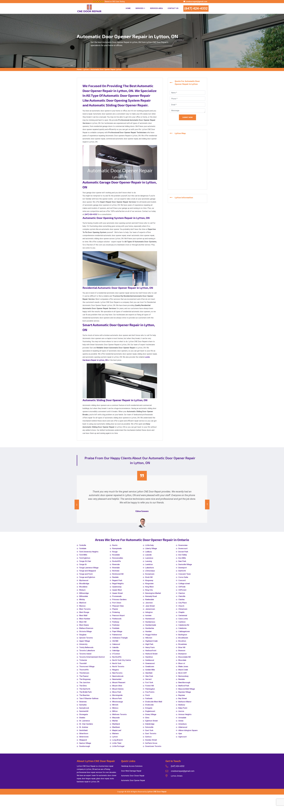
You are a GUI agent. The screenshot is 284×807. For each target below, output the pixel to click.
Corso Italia (183, 577)
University (83, 644)
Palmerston (117, 635)
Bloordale (182, 660)
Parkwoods (116, 619)
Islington (149, 612)
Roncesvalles (117, 558)
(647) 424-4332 (196, 8)
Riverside (116, 564)
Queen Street (117, 593)
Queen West (117, 590)
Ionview (148, 615)
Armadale (182, 718)
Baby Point (182, 708)
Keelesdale (149, 599)
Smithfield (83, 730)
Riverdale (116, 568)
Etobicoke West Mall (153, 702)
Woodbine (83, 587)
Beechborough (184, 682)
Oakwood (116, 644)
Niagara (115, 670)
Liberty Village (151, 548)
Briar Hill (181, 647)
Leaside (148, 555)
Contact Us (173, 8)
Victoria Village (85, 631)
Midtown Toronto (119, 714)
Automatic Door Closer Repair (132, 776)
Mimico (115, 708)
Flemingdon (150, 689)
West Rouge (84, 612)
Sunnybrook (84, 708)
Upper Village (84, 641)
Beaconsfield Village (186, 689)
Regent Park (117, 580)
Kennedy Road (151, 596)
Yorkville (82, 545)
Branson (181, 650)
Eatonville (149, 727)
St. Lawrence (84, 721)
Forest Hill (149, 686)
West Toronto (85, 609)
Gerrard (148, 679)
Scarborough (84, 746)
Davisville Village (185, 564)
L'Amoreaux (150, 571)
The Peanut (84, 676)
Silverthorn (83, 733)
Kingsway (149, 580)
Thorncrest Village (86, 666)
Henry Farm (150, 647)
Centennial (182, 615)
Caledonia (182, 628)
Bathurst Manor (184, 702)
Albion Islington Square (187, 730)
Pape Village (117, 631)
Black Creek (183, 670)
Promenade (116, 596)
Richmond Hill (117, 574)
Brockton (182, 641)
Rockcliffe (116, 561)
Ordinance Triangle (120, 638)
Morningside (117, 695)
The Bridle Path (85, 692)
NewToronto (117, 673)
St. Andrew (83, 727)
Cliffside (181, 587)
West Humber (84, 619)
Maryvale (116, 718)
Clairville (181, 596)
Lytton (86, 69)
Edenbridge (149, 724)
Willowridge (84, 593)
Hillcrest (148, 638)
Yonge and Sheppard (87, 571)
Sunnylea (83, 705)
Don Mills (182, 558)
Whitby (82, 599)
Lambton (149, 564)
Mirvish (115, 705)
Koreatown (149, 574)
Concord (181, 580)
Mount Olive (117, 686)
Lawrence (149, 558)
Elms (147, 718)
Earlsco (148, 737)
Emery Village (150, 714)
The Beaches (84, 695)
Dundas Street (151, 740)
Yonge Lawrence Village (88, 568)
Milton (115, 711)
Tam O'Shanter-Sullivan (88, 698)
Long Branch (117, 740)
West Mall (83, 615)
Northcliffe (116, 657)
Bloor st (181, 663)
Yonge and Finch (86, 574)
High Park (149, 644)
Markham (116, 727)
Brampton (182, 654)
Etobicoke (149, 705)
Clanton (181, 593)
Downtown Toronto (153, 746)
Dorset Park (183, 552)
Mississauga (117, 702)
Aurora (181, 711)
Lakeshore (149, 568)
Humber (148, 631)
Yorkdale (82, 548)
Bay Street (182, 698)
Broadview (182, 644)
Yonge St (83, 564)
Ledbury (148, 552)
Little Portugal (118, 746)
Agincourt (182, 737)
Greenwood (150, 663)
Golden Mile (150, 670)
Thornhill (83, 663)
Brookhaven (183, 638)
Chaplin (181, 612)
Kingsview (149, 583)
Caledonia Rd (183, 625)
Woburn (82, 590)
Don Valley (182, 555)
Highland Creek (151, 641)
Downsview (182, 545)
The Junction (84, 682)
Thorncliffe (84, 670)
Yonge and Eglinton (87, 577)
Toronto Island (85, 654)
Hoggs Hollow (151, 635)
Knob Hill (149, 577)
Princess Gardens (119, 599)
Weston (82, 606)
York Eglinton (84, 558)
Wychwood (83, 580)
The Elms (83, 686)
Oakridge (115, 650)
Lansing (148, 561)
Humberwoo (150, 622)
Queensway (116, 587)
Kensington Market (153, 593)
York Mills (83, 555)
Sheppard (83, 740)
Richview (115, 571)
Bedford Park (183, 686)
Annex (180, 721)
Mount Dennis (118, 689)
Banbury (181, 705)
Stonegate (83, 714)
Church (181, 606)
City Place (182, 603)
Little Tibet (116, 743)
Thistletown (84, 673)
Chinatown (182, 609)
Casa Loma (183, 619)
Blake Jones (183, 666)
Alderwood (182, 727)
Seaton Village (85, 743)
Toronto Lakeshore (87, 650)
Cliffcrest (182, 590)
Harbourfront (150, 650)
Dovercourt (183, 548)
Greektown (149, 666)
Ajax (180, 733)
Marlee (115, 721)
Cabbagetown (184, 631)
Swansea (83, 702)
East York (149, 730)
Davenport (182, 568)
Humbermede (150, 625)
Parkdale (115, 628)
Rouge (114, 552)
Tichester (83, 660)
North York (116, 663)
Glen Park (149, 676)
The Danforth (84, 689)
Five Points (149, 692)
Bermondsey (183, 676)
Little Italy (149, 545)
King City (149, 590)
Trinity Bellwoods (86, 647)
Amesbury (182, 724)
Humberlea (149, 628)
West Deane (84, 625)
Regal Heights (118, 583)
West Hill (82, 622)
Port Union (116, 603)
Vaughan (82, 635)
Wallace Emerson (86, 628)
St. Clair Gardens (86, 724)
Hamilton (149, 657)
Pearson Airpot (118, 615)
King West (149, 587)
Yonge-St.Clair (85, 561)
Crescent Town (184, 574)
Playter (115, 609)
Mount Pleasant (118, 682)
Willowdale (83, 596)
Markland (116, 724)
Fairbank (148, 698)
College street (184, 583)
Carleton (181, 622)
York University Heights (88, 552)
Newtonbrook (117, 676)
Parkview (115, 625)
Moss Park (116, 692)
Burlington (182, 635)
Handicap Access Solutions (131, 766)
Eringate (148, 708)
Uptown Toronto (86, 638)
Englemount (150, 711)
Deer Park (182, 561)
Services (139, 8)
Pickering (116, 612)
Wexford (82, 603)
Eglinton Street (151, 721)
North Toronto (118, 666)
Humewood (150, 619)
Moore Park (117, 698)
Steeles (82, 718)
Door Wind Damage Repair (131, 771)
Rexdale (115, 577)
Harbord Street (151, 654)
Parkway (115, 622)
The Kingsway (85, 679)
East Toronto (150, 733)
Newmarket (116, 679)
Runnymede (117, 548)
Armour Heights (184, 714)
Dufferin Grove (151, 743)
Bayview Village (184, 692)
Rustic (115, 545)
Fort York (149, 682)
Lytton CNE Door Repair (157, 792)
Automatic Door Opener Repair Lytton (106, 69)
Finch (147, 695)
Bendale (181, 679)
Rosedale (116, 555)
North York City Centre (121, 660)
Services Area (156, 8)
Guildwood (149, 660)
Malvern (115, 733)
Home (128, 8)
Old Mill (115, 641)
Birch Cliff (182, 673)
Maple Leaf (116, 730)
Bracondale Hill (184, 657)
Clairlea (181, 599)
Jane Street (150, 606)
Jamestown (150, 609)
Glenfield (148, 673)
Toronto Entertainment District (92, 657)
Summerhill (83, 711)
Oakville (115, 647)
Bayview (181, 695)
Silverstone (83, 737)
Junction (149, 603)
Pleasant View (118, 606)
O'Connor (116, 654)
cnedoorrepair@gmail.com (196, 2)
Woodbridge (84, 583)
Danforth (182, 571)
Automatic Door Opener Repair (133, 780)
